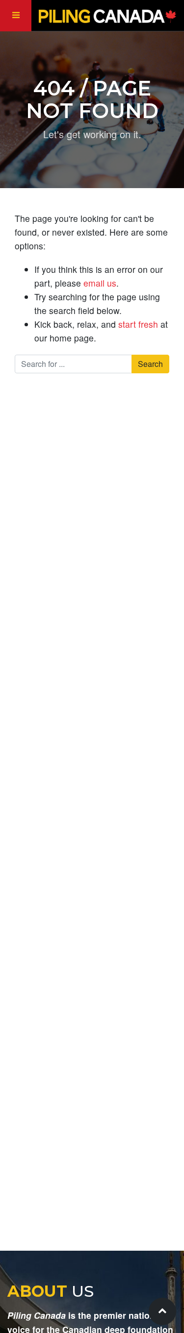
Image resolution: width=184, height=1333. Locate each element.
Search (150, 363)
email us (99, 283)
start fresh (138, 324)
